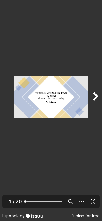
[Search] (70, 201)
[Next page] (95, 105)
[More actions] (81, 201)
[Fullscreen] (93, 201)
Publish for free (85, 215)
